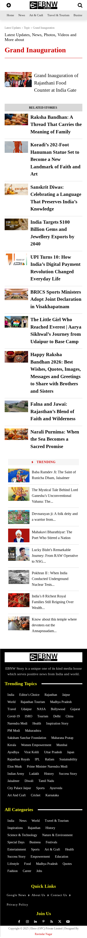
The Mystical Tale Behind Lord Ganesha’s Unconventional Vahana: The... (55, 495)
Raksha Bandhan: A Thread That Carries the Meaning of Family (56, 124)
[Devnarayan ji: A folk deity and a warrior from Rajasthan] (18, 517)
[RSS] (52, 922)
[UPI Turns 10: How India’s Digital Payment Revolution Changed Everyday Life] (16, 259)
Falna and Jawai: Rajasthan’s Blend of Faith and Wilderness (52, 411)
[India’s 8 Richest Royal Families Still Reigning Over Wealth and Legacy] (18, 600)
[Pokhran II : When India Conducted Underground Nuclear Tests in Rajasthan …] (18, 577)
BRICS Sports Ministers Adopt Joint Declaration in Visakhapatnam (55, 299)
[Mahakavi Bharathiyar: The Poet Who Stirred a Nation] (18, 535)
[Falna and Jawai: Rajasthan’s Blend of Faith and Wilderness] (16, 406)
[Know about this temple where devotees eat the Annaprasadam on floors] (18, 623)
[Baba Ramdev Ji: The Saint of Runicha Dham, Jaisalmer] (18, 475)
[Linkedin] (35, 922)
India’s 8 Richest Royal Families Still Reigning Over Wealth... (53, 602)
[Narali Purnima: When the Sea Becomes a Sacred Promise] (16, 434)
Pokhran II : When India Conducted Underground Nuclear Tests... (50, 579)
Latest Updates (13, 27)
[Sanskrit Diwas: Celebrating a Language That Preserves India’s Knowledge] (16, 189)
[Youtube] (68, 922)
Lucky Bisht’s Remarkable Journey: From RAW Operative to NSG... (55, 555)
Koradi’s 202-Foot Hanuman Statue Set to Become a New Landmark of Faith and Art (55, 159)
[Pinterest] (43, 922)
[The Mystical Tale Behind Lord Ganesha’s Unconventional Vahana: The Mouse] (18, 494)
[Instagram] (27, 922)
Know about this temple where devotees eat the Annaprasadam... (54, 625)
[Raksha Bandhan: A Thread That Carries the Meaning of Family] (16, 119)
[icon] (9, 6)
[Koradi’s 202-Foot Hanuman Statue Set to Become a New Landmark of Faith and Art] (16, 147)
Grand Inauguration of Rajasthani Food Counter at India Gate (56, 83)
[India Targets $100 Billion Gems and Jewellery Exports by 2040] (16, 224)
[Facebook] (19, 922)
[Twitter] (60, 922)
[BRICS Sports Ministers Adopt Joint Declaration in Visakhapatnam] (16, 294)
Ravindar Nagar (43, 934)
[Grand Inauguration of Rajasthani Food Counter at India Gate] (18, 79)
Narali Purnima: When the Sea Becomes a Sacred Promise (54, 439)
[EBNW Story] (43, 5)
